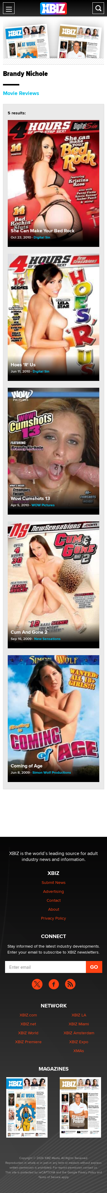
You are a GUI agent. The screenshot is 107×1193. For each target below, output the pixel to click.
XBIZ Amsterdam (79, 1033)
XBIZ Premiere (28, 1042)
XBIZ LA (79, 1015)
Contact (54, 900)
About (53, 909)
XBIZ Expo (78, 1042)
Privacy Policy (53, 918)
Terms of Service (49, 1177)
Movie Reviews (21, 93)
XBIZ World (28, 1033)
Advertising (53, 891)
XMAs (78, 1051)
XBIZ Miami (79, 1024)
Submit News (54, 882)
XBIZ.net (28, 1024)
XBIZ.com (28, 1015)
